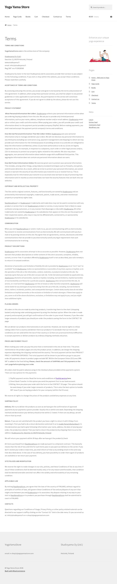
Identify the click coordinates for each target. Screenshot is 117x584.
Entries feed (93, 122)
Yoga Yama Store (17, 7)
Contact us (57, 16)
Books (28, 16)
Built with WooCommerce (15, 571)
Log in (91, 120)
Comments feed (94, 125)
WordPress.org (94, 127)
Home (7, 16)
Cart (36, 16)
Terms (68, 16)
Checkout (45, 16)
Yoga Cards (17, 16)
